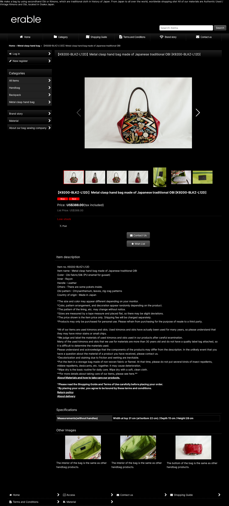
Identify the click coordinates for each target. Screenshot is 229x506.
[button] (79, 112)
